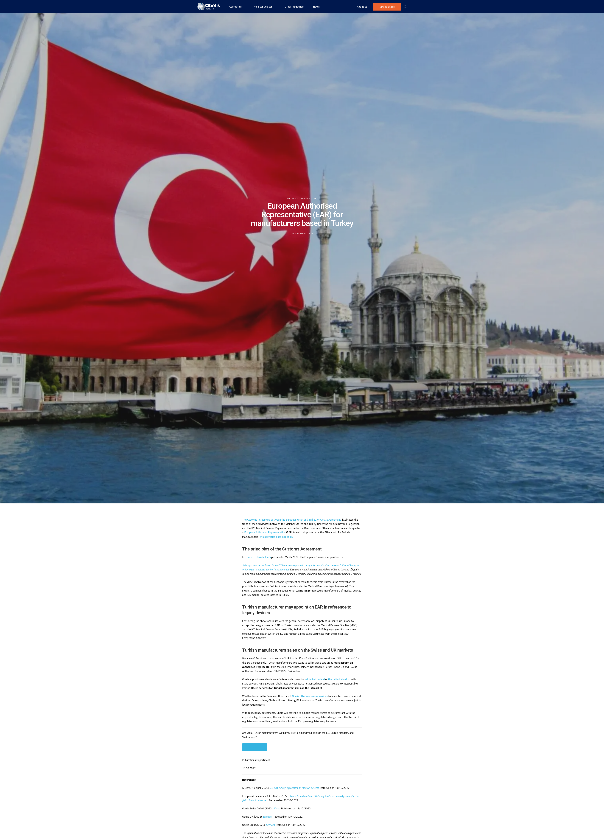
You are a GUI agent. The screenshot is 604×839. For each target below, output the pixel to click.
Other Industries (294, 7)
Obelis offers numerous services (310, 696)
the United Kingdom (339, 679)
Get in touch (255, 747)
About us (362, 7)
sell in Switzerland (315, 679)
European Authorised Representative (264, 532)
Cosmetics (235, 7)
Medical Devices (263, 7)
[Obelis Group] (208, 6)
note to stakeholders (259, 557)
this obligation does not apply (276, 537)
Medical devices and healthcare (302, 198)
